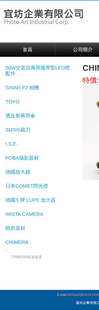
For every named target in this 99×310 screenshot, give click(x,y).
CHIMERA (17, 242)
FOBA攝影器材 (22, 158)
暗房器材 (15, 228)
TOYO (13, 101)
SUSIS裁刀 (18, 130)
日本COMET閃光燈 (27, 186)
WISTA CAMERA (24, 214)
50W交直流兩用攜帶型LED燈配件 (38, 70)
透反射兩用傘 (20, 115)
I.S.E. (12, 144)
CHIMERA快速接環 (26, 257)
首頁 (27, 50)
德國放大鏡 (18, 172)
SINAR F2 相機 (22, 87)
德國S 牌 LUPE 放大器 (31, 200)
